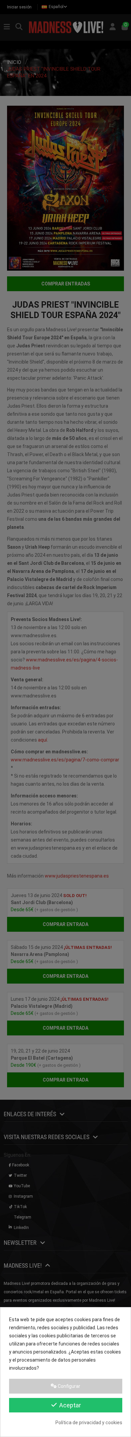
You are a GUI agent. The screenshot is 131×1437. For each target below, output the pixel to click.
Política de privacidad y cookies (88, 1422)
